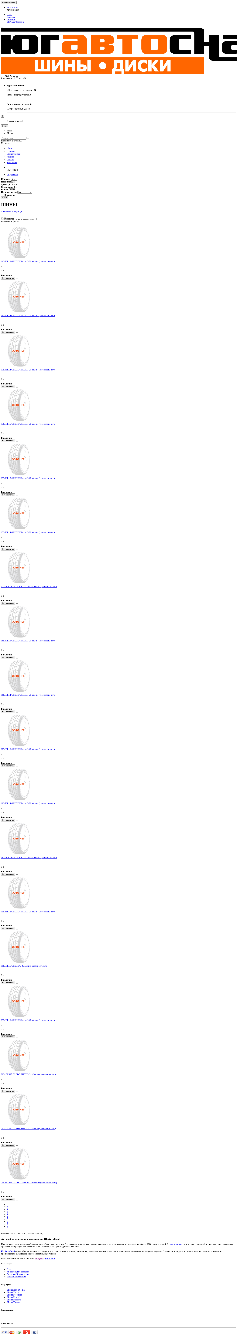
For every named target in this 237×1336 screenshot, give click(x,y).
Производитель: (9, 192)
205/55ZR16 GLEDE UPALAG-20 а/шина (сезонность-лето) (29, 1183)
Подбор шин (12, 174)
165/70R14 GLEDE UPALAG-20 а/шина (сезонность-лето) (28, 315)
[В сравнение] (17, 278)
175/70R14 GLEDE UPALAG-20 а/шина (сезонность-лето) (28, 532)
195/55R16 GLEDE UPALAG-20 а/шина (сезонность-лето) (28, 912)
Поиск (4, 198)
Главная (11, 151)
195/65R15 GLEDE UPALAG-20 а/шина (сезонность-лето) (28, 1020)
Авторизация (13, 10)
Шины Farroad (13, 1297)
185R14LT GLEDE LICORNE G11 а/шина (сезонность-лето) (29, 857)
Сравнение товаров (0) (11, 211)
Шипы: (5, 189)
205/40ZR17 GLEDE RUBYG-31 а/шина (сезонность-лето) (28, 1074)
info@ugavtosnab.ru (15, 22)
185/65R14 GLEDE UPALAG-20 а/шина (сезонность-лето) (28, 695)
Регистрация (12, 7)
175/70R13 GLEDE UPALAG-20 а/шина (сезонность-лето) (28, 478)
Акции (10, 156)
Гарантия (11, 19)
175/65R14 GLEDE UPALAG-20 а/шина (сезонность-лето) (28, 370)
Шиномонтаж (14, 153)
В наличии (9, 195)
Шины (10, 148)
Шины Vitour (13, 1292)
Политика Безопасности (18, 1274)
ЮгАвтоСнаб (8, 1251)
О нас (9, 14)
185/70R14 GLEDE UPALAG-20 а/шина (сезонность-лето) (28, 803)
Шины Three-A (14, 1302)
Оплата (10, 159)
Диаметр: (5, 184)
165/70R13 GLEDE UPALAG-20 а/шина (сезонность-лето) (28, 261)
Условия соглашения (16, 1276)
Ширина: (5, 179)
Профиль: (6, 182)
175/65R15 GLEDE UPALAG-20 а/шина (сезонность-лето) (28, 424)
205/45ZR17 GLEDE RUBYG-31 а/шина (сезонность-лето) (28, 1128)
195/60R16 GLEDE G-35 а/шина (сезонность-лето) (24, 966)
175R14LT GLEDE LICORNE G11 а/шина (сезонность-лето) (29, 586)
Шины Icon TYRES (16, 1290)
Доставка (11, 17)
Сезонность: (7, 187)
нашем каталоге (176, 1244)
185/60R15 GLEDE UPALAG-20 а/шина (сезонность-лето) (28, 641)
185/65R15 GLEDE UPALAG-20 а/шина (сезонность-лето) (28, 749)
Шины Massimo (14, 1300)
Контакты (12, 162)
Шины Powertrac (14, 1295)
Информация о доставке (18, 1272)
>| (7, 1229)
